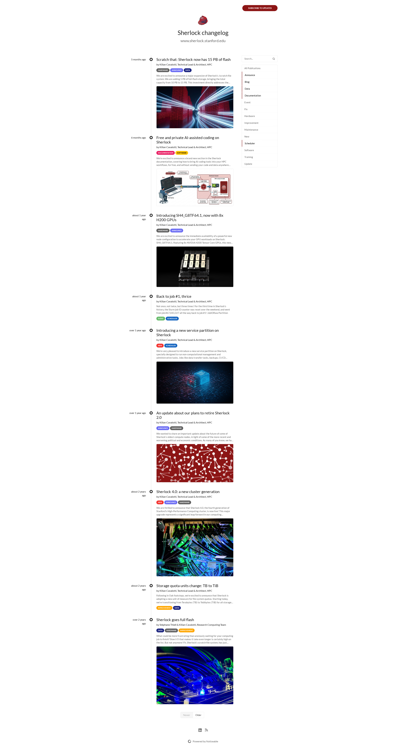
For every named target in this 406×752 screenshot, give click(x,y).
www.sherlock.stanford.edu (203, 40)
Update (248, 163)
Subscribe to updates (260, 8)
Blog (247, 81)
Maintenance (251, 129)
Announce (250, 75)
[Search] (273, 58)
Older (198, 715)
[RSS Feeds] (206, 729)
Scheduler (250, 143)
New (246, 136)
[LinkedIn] (201, 729)
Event (247, 102)
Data (247, 88)
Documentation (253, 95)
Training (248, 157)
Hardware (249, 116)
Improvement (251, 122)
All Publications (252, 68)
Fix (246, 109)
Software (249, 150)
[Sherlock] (203, 21)
